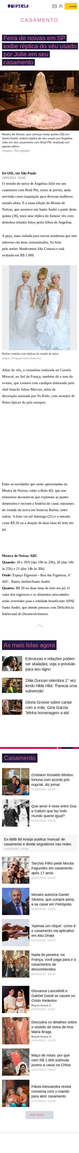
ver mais (37, 1114)
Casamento (39, 20)
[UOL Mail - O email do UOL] (54, 6)
